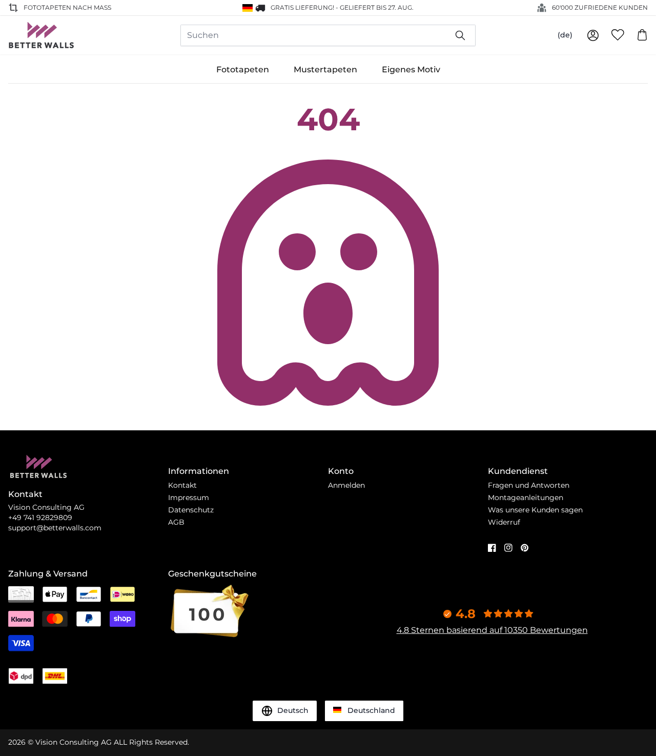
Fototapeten (242, 69)
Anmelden (346, 485)
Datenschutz (191, 509)
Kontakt (182, 485)
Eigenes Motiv (411, 69)
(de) (565, 34)
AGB (176, 522)
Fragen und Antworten (528, 485)
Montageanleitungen (525, 497)
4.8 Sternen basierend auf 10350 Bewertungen (492, 630)
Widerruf (504, 522)
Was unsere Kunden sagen (535, 509)
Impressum (188, 497)
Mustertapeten (325, 69)
